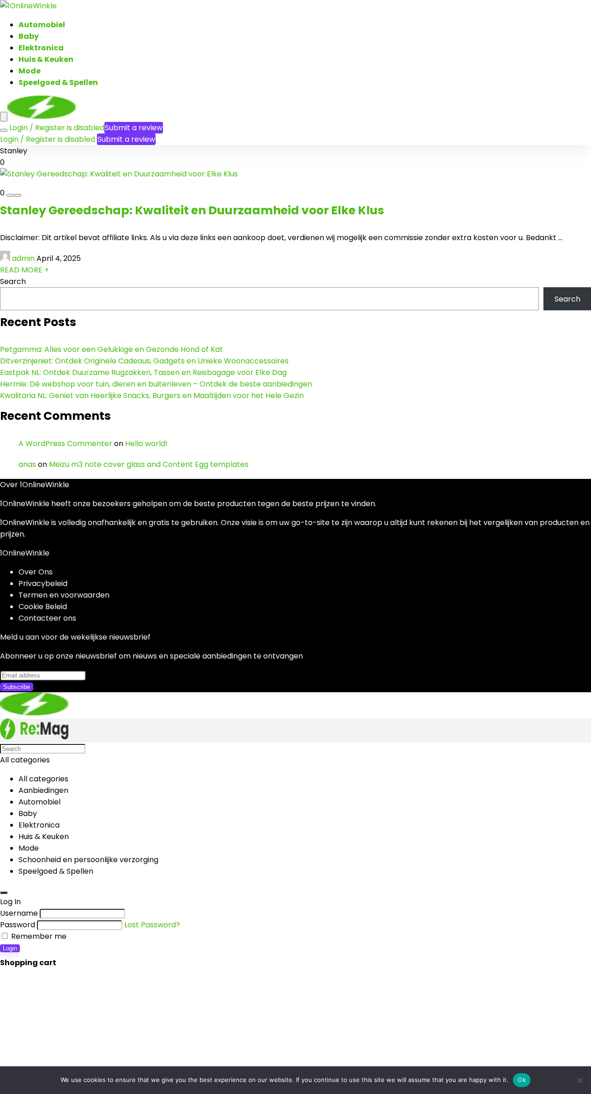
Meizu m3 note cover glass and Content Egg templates (148, 464)
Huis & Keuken (45, 59)
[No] (579, 1080)
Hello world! (146, 443)
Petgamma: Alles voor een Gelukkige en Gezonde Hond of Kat (111, 349)
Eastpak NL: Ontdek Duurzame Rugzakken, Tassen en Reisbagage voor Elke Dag (143, 372)
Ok (522, 1079)
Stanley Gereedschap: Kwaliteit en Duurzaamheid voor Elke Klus (192, 210)
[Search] (3, 130)
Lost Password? (152, 924)
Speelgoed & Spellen (58, 82)
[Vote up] (17, 195)
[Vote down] (10, 195)
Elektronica (41, 47)
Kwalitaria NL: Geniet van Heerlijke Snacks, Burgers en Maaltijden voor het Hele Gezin (152, 395)
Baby (28, 36)
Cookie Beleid (42, 606)
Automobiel (41, 24)
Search (13, 281)
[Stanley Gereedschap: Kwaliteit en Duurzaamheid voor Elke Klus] (119, 174)
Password (17, 924)
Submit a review (134, 127)
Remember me (37, 936)
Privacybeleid (42, 583)
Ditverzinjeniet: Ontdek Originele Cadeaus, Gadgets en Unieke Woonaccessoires (144, 361)
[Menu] (3, 116)
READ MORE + (24, 270)
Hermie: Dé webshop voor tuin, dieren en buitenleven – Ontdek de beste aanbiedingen (156, 384)
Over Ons (35, 572)
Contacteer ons (47, 618)
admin (23, 258)
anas (27, 464)
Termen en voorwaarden (63, 595)
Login (10, 948)
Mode (29, 71)
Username (19, 913)
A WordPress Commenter (65, 443)
